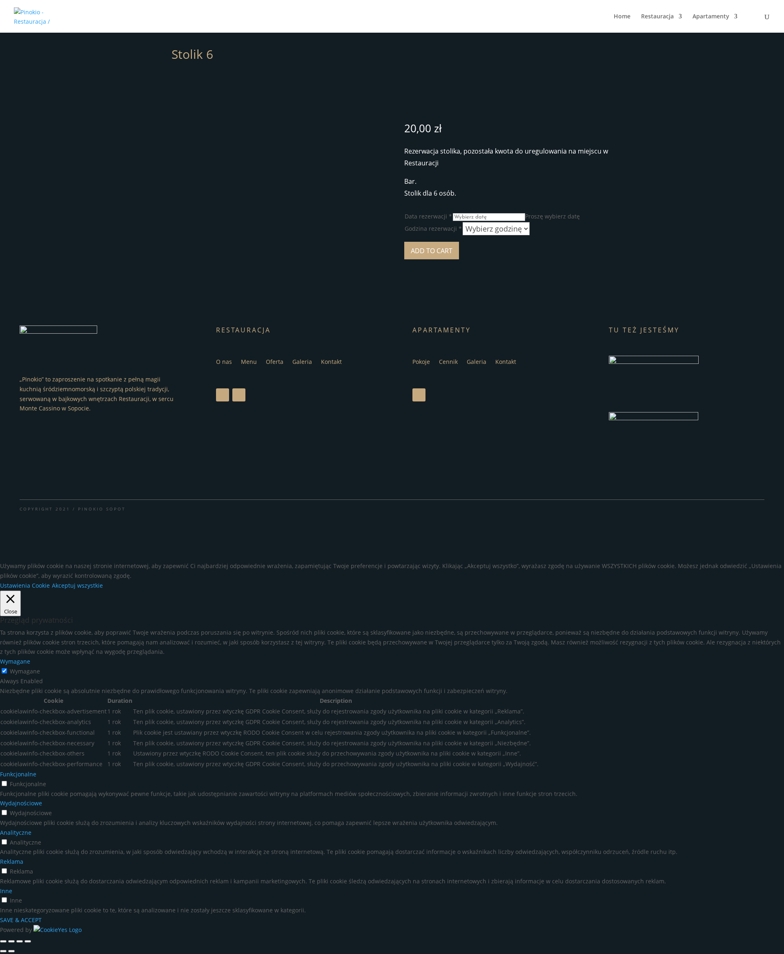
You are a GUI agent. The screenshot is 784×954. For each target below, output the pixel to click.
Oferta (274, 362)
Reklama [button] (11, 861)
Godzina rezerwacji (433, 228)
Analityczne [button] (15, 832)
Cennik (448, 362)
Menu (249, 362)
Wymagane (25, 671)
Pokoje (421, 362)
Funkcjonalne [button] (18, 774)
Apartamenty (711, 16)
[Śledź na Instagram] (238, 394)
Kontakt (331, 362)
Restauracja (657, 16)
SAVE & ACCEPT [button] (21, 920)
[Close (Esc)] (3, 941)
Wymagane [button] (15, 661)
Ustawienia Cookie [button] (25, 585)
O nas (224, 362)
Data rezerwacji (428, 216)
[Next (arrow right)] (11, 951)
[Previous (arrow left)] (3, 951)
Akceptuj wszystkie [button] (77, 585)
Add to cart (431, 250)
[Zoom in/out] (27, 941)
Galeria (302, 362)
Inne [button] (6, 891)
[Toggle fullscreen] (19, 941)
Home (622, 16)
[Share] (11, 941)
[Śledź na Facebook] (222, 394)
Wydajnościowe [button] (21, 803)
